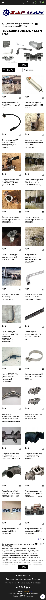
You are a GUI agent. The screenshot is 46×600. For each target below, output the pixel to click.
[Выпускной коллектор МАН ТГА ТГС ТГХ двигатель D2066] (34, 396)
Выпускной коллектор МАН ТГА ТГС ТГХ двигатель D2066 (33, 416)
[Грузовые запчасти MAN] (23, 12)
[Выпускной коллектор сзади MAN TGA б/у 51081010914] (11, 510)
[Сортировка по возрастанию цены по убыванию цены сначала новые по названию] (33, 70)
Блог (14, 583)
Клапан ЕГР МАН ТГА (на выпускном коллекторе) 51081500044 (10, 377)
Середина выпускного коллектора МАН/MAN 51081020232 (11, 219)
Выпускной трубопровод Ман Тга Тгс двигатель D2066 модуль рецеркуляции (11, 417)
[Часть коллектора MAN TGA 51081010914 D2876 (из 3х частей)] (34, 162)
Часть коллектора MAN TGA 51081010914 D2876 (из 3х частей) (34, 182)
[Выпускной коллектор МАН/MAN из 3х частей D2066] (11, 84)
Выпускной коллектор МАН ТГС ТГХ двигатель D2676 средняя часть (34, 493)
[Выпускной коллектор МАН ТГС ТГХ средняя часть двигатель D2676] (11, 436)
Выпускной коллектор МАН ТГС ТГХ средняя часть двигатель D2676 (11, 456)
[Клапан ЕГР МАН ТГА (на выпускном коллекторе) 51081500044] (11, 356)
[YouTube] (27, 587)
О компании (36, 583)
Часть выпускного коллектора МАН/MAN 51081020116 (34, 219)
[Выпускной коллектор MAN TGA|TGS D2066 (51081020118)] (11, 162)
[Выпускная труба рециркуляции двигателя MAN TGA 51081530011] (34, 236)
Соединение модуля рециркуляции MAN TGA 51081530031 (10, 257)
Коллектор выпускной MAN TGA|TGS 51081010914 (10, 296)
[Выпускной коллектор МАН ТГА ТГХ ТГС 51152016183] (34, 436)
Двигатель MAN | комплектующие (19, 24)
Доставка (36, 579)
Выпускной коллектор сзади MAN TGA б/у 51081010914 (10, 531)
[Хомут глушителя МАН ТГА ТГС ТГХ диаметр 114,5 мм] (34, 356)
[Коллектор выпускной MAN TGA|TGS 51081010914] (11, 276)
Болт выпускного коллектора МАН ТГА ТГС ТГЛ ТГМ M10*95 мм (33, 335)
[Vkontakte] (16, 587)
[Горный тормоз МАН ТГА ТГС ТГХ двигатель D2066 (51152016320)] (11, 473)
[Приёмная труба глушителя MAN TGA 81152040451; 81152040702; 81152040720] (11, 314)
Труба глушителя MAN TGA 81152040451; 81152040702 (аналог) (33, 296)
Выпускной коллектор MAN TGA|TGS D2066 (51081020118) (10, 182)
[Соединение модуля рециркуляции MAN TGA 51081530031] (11, 236)
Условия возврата (23, 575)
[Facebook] (19, 587)
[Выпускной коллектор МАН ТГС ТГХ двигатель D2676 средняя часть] (34, 473)
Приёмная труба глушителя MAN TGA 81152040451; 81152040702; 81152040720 (10, 337)
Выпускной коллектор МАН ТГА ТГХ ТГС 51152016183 (33, 456)
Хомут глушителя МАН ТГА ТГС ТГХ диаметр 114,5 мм (34, 376)
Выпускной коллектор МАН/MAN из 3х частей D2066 (11, 105)
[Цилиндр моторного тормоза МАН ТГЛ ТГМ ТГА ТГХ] (34, 84)
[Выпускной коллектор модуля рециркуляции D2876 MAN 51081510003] (34, 122)
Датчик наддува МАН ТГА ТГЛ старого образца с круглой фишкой (10, 143)
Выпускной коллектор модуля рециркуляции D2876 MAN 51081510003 (34, 143)
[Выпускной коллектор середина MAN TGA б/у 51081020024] (34, 510)
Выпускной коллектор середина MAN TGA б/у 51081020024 (34, 531)
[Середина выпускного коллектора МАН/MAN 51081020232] (11, 199)
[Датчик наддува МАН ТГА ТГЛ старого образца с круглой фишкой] (11, 122)
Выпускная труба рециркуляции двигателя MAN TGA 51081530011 (33, 258)
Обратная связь (24, 583)
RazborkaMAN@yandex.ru (23, 596)
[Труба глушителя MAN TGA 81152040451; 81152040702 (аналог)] (34, 276)
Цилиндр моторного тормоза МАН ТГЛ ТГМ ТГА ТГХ (34, 105)
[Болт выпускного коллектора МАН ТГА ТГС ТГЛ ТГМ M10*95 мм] (34, 314)
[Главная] (3, 24)
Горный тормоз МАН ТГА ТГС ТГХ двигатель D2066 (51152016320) (11, 493)
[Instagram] (22, 587)
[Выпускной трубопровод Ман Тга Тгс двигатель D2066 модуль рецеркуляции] (11, 396)
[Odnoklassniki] (24, 587)
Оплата (8, 583)
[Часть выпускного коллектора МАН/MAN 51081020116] (34, 199)
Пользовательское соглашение (18, 579)
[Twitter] (30, 587)
